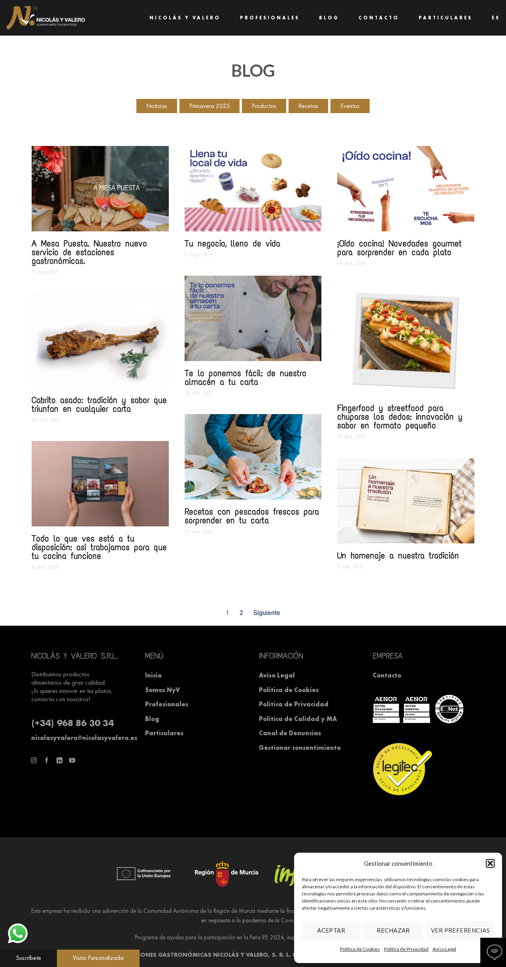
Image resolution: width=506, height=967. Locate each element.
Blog (329, 18)
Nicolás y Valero (185, 18)
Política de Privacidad (406, 949)
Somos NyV (162, 690)
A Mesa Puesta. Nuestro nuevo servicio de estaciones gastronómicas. (89, 252)
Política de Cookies (360, 949)
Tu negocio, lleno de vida (232, 243)
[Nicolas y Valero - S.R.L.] (45, 18)
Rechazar (393, 930)
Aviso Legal (444, 949)
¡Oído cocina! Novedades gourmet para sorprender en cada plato (399, 247)
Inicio (153, 675)
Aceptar (331, 930)
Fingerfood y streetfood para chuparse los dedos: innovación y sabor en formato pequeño (400, 417)
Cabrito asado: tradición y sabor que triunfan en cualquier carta (99, 404)
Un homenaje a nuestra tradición (398, 555)
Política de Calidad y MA (298, 719)
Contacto (379, 18)
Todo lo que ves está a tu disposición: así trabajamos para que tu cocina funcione (99, 547)
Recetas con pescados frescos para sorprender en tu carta (252, 516)
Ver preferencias (460, 930)
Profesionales (270, 18)
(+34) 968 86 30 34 (72, 723)
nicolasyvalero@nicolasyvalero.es (84, 738)
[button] (490, 863)
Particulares (445, 18)
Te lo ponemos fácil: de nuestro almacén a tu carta (245, 377)
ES (496, 18)
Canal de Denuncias (290, 733)
